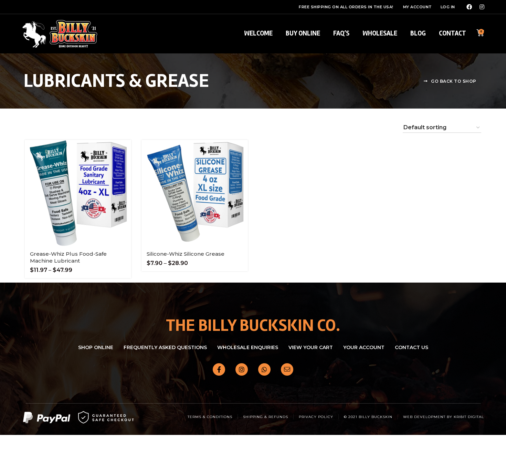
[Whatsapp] (264, 369)
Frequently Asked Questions (165, 347)
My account (417, 7)
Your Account (363, 347)
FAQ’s (341, 33)
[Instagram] (481, 6)
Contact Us (411, 347)
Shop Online (95, 347)
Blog (418, 33)
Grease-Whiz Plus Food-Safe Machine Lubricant (68, 257)
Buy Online (303, 33)
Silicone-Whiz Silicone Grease (185, 254)
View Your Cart (310, 347)
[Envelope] (287, 369)
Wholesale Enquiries (247, 347)
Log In (448, 7)
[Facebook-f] (219, 369)
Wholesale (379, 33)
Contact (452, 33)
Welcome (258, 33)
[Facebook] (469, 6)
